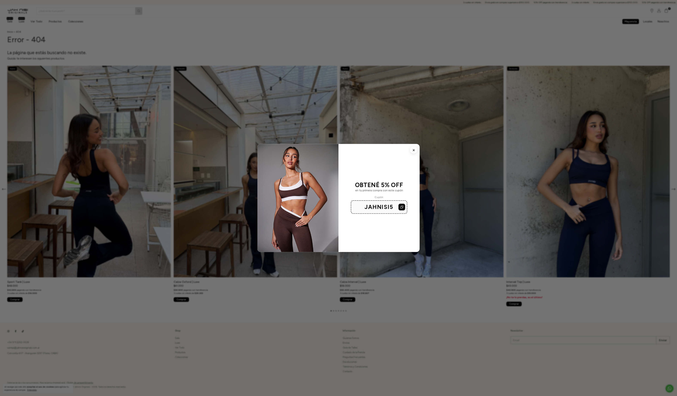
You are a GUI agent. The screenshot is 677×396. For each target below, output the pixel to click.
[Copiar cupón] (401, 207)
